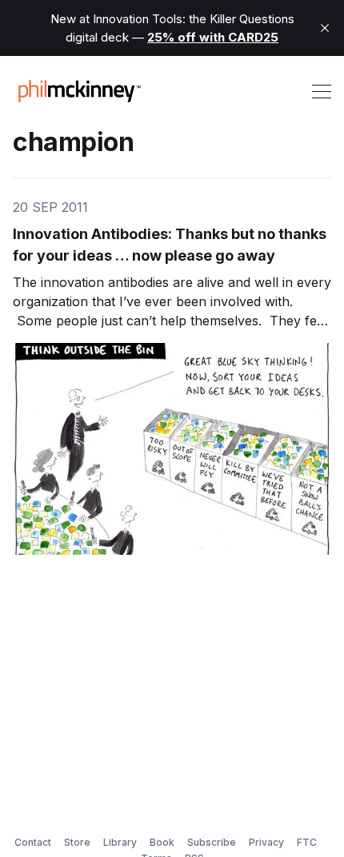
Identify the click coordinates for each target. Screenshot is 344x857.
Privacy (266, 842)
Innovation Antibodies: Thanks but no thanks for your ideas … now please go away (169, 244)
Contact (32, 842)
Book (162, 842)
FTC (307, 842)
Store (77, 842)
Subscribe (211, 842)
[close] (325, 28)
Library (120, 842)
